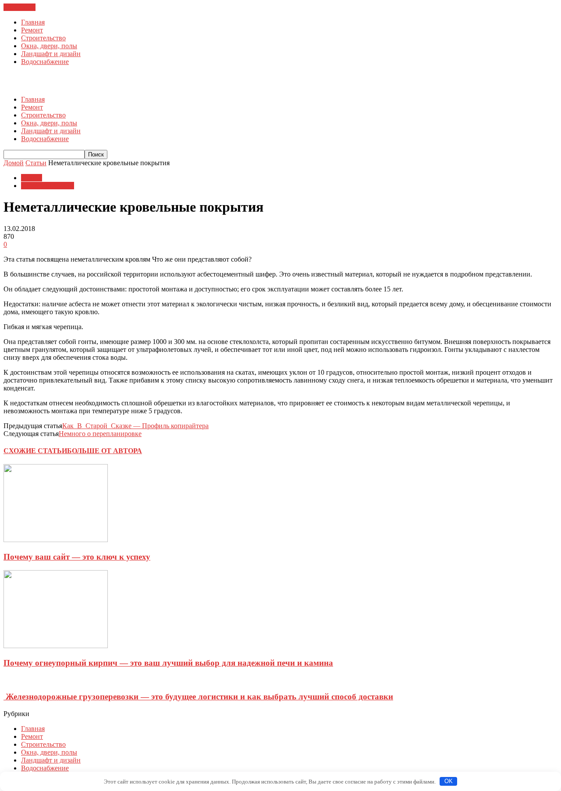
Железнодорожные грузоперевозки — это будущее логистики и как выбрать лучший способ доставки (198, 696)
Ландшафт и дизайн (51, 53)
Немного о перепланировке (100, 433)
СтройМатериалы (47, 185)
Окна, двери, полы (49, 46)
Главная (33, 22)
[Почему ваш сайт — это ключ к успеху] (56, 539)
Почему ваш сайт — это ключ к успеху (77, 556)
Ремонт (32, 30)
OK (448, 781)
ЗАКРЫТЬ (20, 7)
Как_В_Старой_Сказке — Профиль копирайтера (135, 425)
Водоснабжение (45, 61)
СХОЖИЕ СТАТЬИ (35, 450)
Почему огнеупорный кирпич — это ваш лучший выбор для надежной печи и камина (168, 662)
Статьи (31, 177)
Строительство (43, 38)
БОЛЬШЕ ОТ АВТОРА (104, 450)
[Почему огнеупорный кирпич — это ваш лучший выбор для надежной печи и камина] (56, 645)
